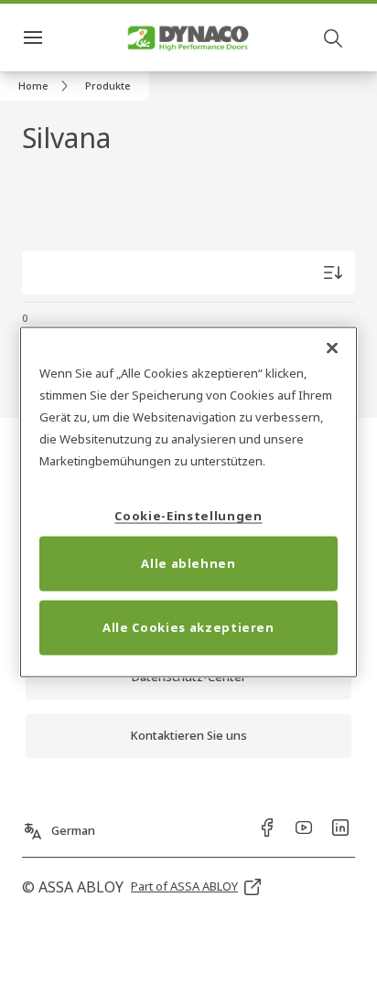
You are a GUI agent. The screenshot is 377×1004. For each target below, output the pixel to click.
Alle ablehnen (188, 562)
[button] (108, 86)
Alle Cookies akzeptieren (188, 626)
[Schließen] (332, 348)
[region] (189, 502)
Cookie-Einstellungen (188, 515)
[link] (46, 86)
